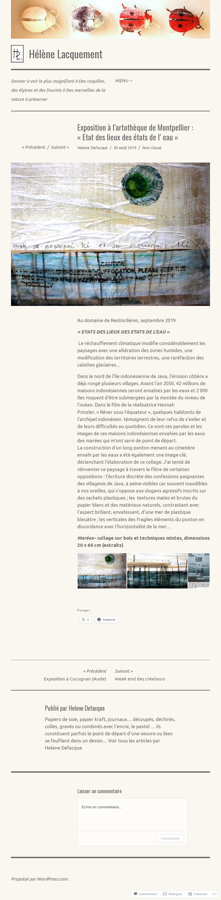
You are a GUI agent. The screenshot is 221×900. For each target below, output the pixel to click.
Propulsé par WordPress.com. (39, 878)
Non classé (151, 148)
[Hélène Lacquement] (110, 19)
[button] (102, 571)
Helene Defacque (92, 148)
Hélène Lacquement (66, 53)
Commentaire (170, 838)
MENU (122, 80)
